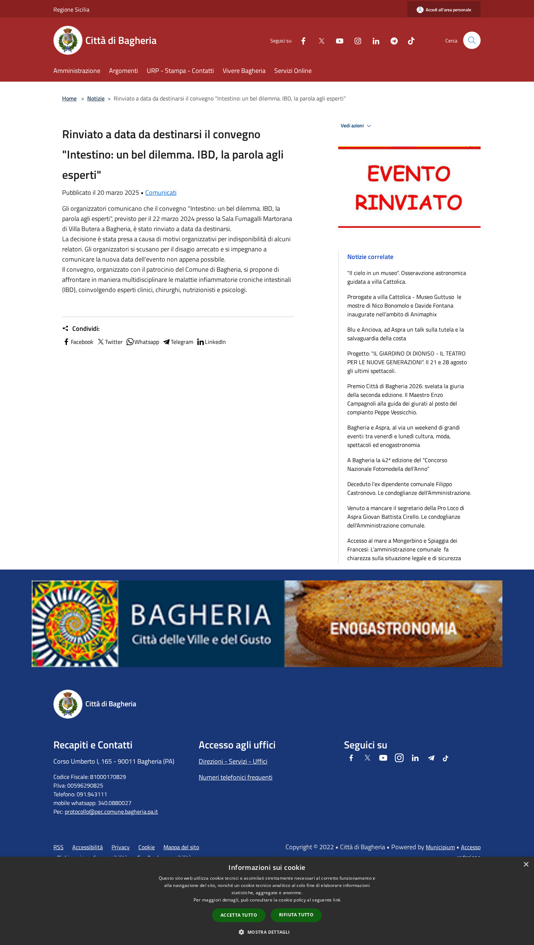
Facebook (82, 341)
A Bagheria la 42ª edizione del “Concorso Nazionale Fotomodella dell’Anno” (397, 464)
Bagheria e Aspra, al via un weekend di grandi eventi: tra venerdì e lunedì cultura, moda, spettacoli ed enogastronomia (403, 436)
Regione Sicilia (71, 9)
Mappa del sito (181, 847)
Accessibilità (87, 847)
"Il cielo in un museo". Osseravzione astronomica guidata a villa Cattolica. (406, 277)
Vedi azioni (353, 126)
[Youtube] (336, 40)
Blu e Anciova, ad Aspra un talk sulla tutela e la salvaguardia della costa (405, 333)
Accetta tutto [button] (239, 915)
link (336, 900)
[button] (267, 932)
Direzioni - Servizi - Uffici (233, 761)
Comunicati (161, 192)
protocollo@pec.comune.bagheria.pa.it (111, 811)
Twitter (114, 341)
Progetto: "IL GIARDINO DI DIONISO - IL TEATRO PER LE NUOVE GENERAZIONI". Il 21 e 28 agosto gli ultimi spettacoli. (407, 362)
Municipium (440, 847)
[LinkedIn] (373, 40)
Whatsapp (146, 341)
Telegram (182, 341)
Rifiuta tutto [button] (296, 915)
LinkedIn (215, 341)
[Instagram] (355, 40)
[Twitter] (318, 40)
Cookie (146, 847)
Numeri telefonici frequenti (235, 777)
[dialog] (267, 901)
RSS (58, 847)
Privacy (121, 847)
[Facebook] (300, 40)
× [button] (526, 864)
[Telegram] (391, 40)
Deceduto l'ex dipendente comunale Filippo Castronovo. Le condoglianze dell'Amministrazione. (409, 488)
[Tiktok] (408, 40)
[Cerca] (472, 40)
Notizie (96, 98)
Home (69, 98)
